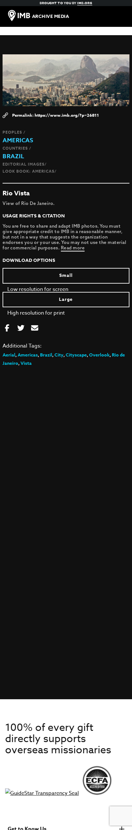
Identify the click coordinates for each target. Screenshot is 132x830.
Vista (26, 363)
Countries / (17, 148)
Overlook (99, 355)
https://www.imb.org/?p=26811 (67, 115)
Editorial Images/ (25, 164)
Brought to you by (66, 3)
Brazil (13, 156)
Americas (18, 140)
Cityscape (76, 355)
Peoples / (14, 132)
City (58, 355)
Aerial (9, 355)
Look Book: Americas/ (30, 171)
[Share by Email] (34, 328)
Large (66, 299)
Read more (73, 248)
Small (66, 275)
